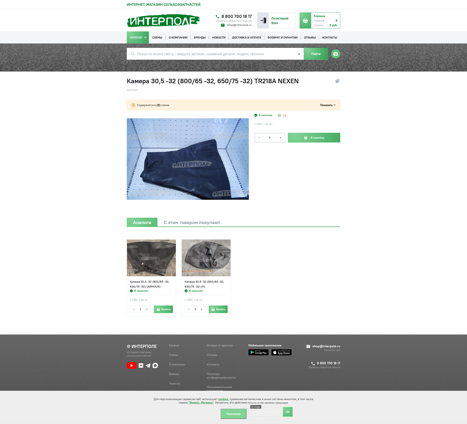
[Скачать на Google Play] (258, 352)
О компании (177, 364)
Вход (274, 22)
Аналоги (142, 222)
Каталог (174, 345)
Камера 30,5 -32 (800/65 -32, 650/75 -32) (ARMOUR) (149, 284)
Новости (174, 383)
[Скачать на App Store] (281, 352)
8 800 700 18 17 (236, 16)
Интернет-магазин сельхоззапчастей (163, 4)
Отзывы (212, 355)
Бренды (174, 374)
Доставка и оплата (181, 393)
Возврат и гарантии (220, 345)
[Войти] (263, 20)
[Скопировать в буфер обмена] (337, 81)
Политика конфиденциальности (221, 375)
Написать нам (332, 350)
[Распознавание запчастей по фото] (335, 53)
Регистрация (279, 18)
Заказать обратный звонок (234, 20)
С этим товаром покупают (192, 222)
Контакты (213, 364)
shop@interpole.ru (239, 25)
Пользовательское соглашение (219, 388)
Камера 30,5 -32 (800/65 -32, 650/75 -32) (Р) (204, 284)
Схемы (173, 355)
